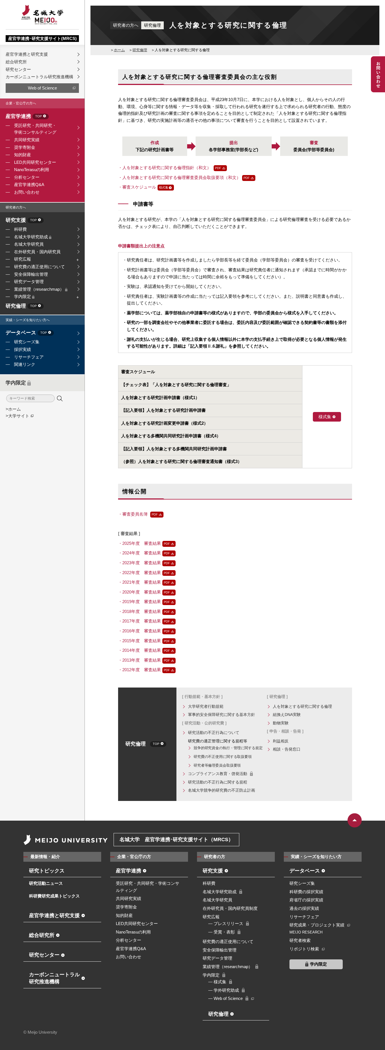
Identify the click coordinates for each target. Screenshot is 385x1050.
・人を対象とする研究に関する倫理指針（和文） (165, 167)
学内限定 (23, 296)
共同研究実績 (26, 139)
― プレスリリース (225, 923)
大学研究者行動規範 (206, 706)
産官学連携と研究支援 (27, 54)
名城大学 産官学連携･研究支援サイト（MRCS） (176, 839)
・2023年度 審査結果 (139, 562)
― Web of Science (225, 998)
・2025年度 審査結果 (139, 543)
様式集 (324, 416)
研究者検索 (300, 940)
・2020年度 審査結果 (139, 592)
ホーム (119, 50)
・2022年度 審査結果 (139, 572)
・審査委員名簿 (133, 514)
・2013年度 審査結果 (139, 660)
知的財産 (22, 154)
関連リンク (24, 364)
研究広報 (22, 259)
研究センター (18, 69)
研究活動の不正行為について (213, 732)
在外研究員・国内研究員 (37, 251)
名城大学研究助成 (31, 236)
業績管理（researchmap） (39, 289)
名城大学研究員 (29, 244)
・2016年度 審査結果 (139, 630)
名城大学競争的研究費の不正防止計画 (221, 790)
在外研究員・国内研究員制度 (230, 908)
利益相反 (281, 741)
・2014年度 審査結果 (139, 650)
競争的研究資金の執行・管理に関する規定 (228, 748)
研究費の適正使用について (39, 266)
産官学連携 (24, 116)
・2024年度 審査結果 (139, 552)
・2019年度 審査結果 (139, 601)
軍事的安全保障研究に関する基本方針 (221, 714)
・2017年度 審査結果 (139, 621)
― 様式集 (217, 981)
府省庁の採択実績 (306, 899)
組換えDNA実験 (287, 714)
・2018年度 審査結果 (139, 611)
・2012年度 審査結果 (139, 669)
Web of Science (42, 88)
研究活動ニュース (46, 883)
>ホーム (13, 409)
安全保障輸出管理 (31, 274)
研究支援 (21, 220)
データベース (26, 332)
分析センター (26, 177)
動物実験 (281, 723)
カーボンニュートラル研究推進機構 (39, 76)
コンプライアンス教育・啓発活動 (217, 773)
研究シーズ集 (26, 341)
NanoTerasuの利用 (31, 169)
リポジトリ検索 (304, 948)
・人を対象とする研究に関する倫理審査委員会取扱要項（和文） (179, 177)
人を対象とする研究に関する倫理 (302, 706)
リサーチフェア (29, 357)
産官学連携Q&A (29, 184)
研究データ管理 (29, 281)
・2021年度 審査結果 (139, 582)
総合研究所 (16, 61)
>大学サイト (17, 415)
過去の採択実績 (304, 908)
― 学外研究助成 (223, 990)
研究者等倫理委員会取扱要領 (217, 765)
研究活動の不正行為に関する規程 (217, 782)
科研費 (20, 229)
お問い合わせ (26, 192)
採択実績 (22, 349)
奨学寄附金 (24, 147)
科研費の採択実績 (306, 891)
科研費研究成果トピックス (54, 896)
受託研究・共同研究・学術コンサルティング (35, 129)
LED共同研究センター (35, 162)
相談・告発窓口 (286, 749)
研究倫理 (21, 306)
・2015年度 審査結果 (139, 640)
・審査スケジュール (137, 187)
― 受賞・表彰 (221, 932)
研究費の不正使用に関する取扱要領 (223, 757)
